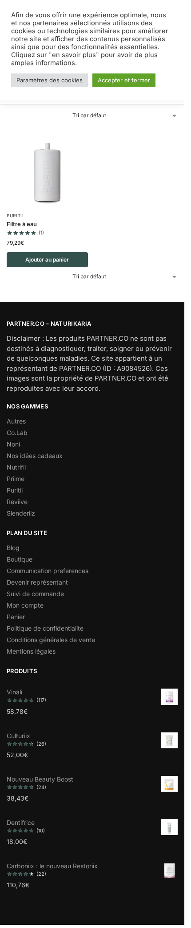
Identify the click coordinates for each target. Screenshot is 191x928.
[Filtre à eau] (47, 166)
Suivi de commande (35, 593)
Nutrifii (16, 467)
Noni (13, 444)
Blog (13, 547)
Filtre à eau (22, 223)
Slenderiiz (21, 513)
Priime (15, 478)
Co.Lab (17, 432)
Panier (16, 616)
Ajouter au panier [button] (47, 259)
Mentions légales (31, 651)
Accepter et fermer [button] (124, 80)
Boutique (19, 559)
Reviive (17, 501)
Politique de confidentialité (45, 628)
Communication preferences (47, 570)
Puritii (15, 215)
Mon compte (25, 605)
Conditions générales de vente (51, 639)
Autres (16, 421)
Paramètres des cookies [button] (49, 80)
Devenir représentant (37, 582)
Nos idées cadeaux (35, 455)
